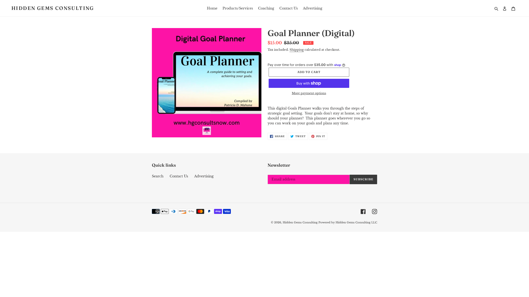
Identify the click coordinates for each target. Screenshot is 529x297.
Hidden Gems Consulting (52, 8)
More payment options (309, 93)
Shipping (297, 50)
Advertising (204, 176)
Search (157, 176)
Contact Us (179, 176)
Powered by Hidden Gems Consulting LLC (347, 222)
